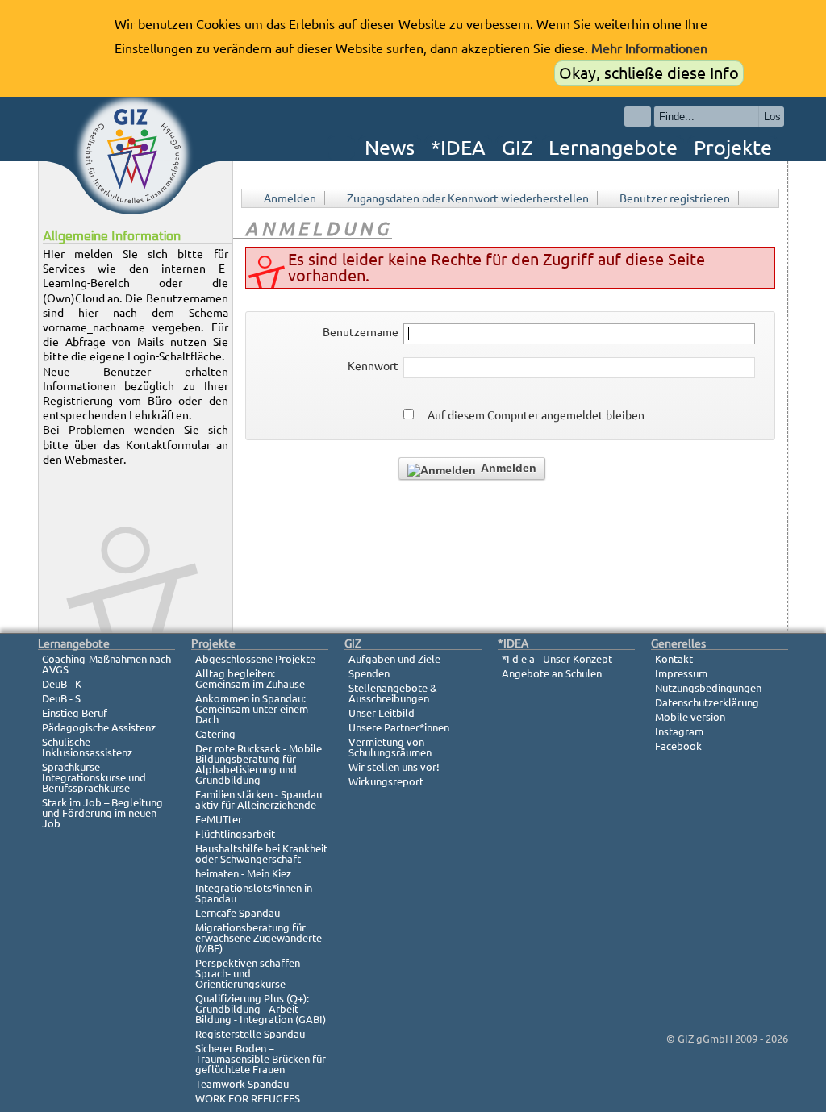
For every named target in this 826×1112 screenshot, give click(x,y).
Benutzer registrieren (675, 198)
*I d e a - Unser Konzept (557, 658)
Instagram (679, 731)
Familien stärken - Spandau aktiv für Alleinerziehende (258, 799)
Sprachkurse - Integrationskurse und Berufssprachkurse (94, 777)
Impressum (681, 673)
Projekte (733, 147)
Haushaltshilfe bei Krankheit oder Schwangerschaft (261, 853)
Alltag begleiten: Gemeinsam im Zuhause (250, 678)
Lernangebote (613, 147)
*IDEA (458, 147)
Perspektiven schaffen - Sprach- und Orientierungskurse (250, 973)
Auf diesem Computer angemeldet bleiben (536, 415)
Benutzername (360, 332)
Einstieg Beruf (74, 712)
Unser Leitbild (381, 712)
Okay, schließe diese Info (649, 73)
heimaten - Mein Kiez (243, 873)
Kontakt (674, 658)
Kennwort (373, 366)
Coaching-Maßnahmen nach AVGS (106, 664)
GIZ (517, 147)
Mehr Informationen (649, 48)
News (390, 147)
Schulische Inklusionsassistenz (87, 747)
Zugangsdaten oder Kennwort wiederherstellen (468, 198)
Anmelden (290, 198)
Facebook (678, 746)
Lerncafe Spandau (237, 912)
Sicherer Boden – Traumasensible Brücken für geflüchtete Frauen (260, 1059)
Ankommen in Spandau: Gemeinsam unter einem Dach (251, 709)
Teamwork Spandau (242, 1083)
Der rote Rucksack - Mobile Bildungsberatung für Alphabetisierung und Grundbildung (258, 764)
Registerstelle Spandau (250, 1033)
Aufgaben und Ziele (394, 658)
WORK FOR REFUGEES (247, 1098)
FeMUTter (218, 819)
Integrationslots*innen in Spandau (253, 893)
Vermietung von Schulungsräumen (390, 747)
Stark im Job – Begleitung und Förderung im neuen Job (102, 813)
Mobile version (690, 717)
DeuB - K (61, 683)
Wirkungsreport (385, 781)
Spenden (369, 673)
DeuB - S (61, 698)
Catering (215, 733)
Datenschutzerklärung (707, 702)
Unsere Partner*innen (398, 727)
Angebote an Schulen (552, 673)
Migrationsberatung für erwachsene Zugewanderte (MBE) (258, 938)
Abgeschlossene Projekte (255, 658)
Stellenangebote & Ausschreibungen (392, 693)
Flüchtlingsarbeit (235, 833)
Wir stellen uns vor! (394, 767)
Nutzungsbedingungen (708, 687)
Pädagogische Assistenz (99, 727)
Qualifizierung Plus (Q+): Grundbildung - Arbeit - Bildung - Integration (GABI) (260, 1009)
